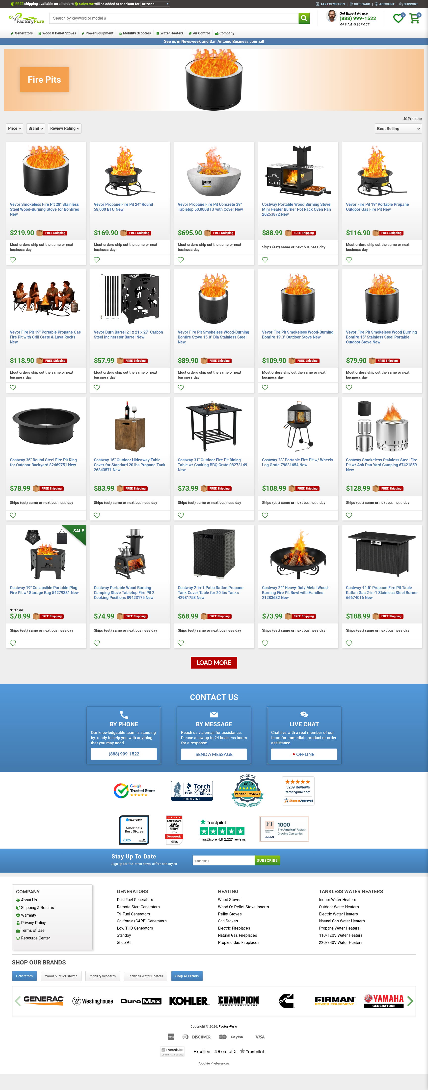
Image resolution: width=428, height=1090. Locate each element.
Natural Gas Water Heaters (342, 921)
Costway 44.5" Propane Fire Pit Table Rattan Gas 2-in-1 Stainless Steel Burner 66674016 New (382, 592)
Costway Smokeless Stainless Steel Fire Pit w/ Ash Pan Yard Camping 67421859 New (381, 465)
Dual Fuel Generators (135, 899)
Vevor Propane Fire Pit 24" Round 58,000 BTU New (123, 207)
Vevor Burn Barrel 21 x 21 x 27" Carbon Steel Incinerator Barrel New (128, 334)
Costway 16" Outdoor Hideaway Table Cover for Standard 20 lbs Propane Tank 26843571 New (129, 465)
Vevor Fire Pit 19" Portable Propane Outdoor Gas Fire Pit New (377, 207)
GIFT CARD (362, 4)
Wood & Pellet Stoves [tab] (61, 976)
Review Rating (63, 128)
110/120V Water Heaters (341, 935)
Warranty (28, 915)
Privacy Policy (33, 922)
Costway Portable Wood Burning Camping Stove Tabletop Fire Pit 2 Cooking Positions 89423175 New (124, 592)
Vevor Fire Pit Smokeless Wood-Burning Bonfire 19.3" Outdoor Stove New (297, 334)
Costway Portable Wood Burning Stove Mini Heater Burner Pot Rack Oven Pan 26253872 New (296, 209)
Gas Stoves (228, 921)
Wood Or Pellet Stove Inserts (243, 907)
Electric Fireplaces (234, 928)
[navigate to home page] (26, 18)
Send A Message (214, 754)
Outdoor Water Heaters (339, 907)
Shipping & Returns (37, 907)
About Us (29, 900)
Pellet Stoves (230, 914)
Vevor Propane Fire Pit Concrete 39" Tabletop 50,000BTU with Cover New (210, 207)
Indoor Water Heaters (337, 899)
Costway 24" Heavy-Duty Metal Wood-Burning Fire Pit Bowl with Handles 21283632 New (295, 592)
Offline (305, 754)
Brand (33, 128)
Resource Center (35, 938)
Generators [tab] (24, 976)
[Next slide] (409, 1001)
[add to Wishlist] (13, 260)
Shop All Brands (187, 976)
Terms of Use (33, 930)
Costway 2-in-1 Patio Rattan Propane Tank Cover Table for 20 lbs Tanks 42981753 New (210, 592)
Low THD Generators (135, 928)
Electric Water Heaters (338, 914)
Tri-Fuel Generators (133, 914)
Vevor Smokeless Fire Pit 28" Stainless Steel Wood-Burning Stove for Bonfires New (44, 209)
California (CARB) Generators (142, 921)
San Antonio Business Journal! (237, 41)
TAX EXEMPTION (333, 4)
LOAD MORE (214, 662)
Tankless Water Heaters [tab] (145, 976)
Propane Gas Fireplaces (239, 942)
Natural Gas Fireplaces (237, 935)
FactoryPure (228, 1026)
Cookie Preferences (214, 1063)
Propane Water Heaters (339, 928)
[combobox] (174, 18)
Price (12, 128)
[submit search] (304, 18)
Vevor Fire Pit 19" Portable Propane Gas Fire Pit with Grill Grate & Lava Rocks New (45, 337)
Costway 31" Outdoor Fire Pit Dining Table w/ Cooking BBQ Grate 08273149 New (212, 465)
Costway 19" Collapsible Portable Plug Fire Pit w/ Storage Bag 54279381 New (44, 590)
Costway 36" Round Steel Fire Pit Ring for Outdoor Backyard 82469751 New (43, 462)
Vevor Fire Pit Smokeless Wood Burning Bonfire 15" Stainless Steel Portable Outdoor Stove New (381, 337)
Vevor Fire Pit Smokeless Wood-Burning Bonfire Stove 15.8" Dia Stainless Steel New (213, 337)
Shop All (124, 942)
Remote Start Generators (138, 907)
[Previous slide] (18, 1001)
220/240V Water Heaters (341, 942)
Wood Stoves (229, 899)
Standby (124, 935)
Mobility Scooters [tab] (103, 976)
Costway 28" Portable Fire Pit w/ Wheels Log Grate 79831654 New (297, 462)
